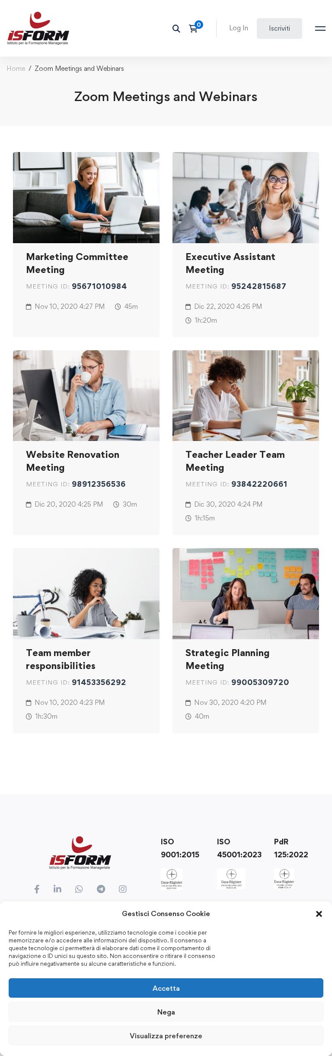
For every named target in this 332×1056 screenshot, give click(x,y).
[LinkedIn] (57, 889)
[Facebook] (37, 889)
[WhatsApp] (79, 889)
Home (15, 68)
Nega (166, 1012)
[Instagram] (122, 889)
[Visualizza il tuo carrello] (196, 28)
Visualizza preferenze (166, 1035)
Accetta (166, 988)
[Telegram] (101, 889)
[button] (319, 914)
